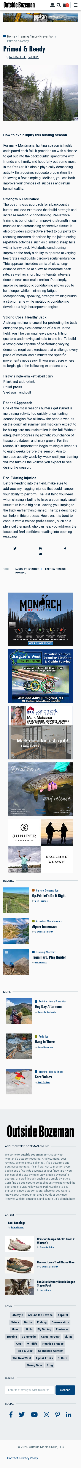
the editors (45, 1290)
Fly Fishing (44, 1329)
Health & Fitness (54, 569)
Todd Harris (41, 962)
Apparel (62, 1315)
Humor (16, 1329)
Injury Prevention (43, 36)
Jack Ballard (44, 1082)
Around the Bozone (40, 1315)
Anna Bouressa (45, 1047)
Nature (15, 1322)
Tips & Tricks (56, 1071)
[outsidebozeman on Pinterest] (57, 1414)
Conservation (52, 890)
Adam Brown (17, 1227)
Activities (41, 921)
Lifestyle (17, 1315)
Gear (19, 1343)
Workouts (51, 952)
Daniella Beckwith (44, 932)
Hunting (20, 572)
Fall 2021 (33, 57)
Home (11, 36)
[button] (15, 548)
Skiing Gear (34, 1365)
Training (23, 36)
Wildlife (32, 1343)
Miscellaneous (54, 921)
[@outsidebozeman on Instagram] (46, 1414)
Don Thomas (41, 901)
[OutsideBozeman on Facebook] (11, 1414)
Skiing (68, 1336)
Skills (29, 1329)
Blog (50, 1365)
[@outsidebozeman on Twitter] (22, 1414)
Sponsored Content (50, 1350)
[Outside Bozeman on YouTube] (34, 1414)
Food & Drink (25, 1350)
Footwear (62, 1329)
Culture (40, 890)
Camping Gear (50, 1336)
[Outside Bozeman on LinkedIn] (68, 1414)
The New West (22, 1358)
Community (29, 1336)
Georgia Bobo (47, 1247)
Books (28, 1322)
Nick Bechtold (17, 57)
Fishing (42, 1322)
